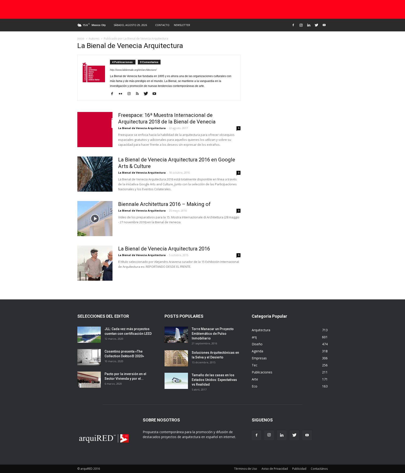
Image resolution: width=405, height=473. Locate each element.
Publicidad (299, 469)
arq (254, 337)
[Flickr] (122, 94)
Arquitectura (261, 330)
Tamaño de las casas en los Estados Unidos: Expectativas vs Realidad (214, 379)
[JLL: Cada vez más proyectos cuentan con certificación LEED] (89, 335)
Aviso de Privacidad (275, 469)
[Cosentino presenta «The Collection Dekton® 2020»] (89, 357)
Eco (254, 386)
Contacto (162, 25)
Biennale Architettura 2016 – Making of (164, 204)
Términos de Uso (245, 469)
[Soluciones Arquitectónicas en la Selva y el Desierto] (176, 358)
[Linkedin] (308, 25)
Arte (255, 379)
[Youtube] (324, 25)
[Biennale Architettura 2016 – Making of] (94, 218)
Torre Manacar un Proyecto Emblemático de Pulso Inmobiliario (213, 333)
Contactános (319, 469)
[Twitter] (316, 25)
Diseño (257, 344)
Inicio (80, 39)
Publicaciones (262, 372)
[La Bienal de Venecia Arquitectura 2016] (94, 263)
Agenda (257, 351)
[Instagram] (300, 25)
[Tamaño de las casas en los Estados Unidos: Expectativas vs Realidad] (176, 381)
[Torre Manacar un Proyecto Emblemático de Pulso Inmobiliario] (176, 335)
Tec (254, 365)
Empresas (259, 358)
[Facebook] (293, 25)
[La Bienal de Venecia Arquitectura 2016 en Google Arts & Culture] (94, 174)
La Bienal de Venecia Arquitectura (142, 128)
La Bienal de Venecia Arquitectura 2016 (164, 249)
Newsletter (182, 25)
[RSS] (139, 94)
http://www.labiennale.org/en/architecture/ (133, 69)
